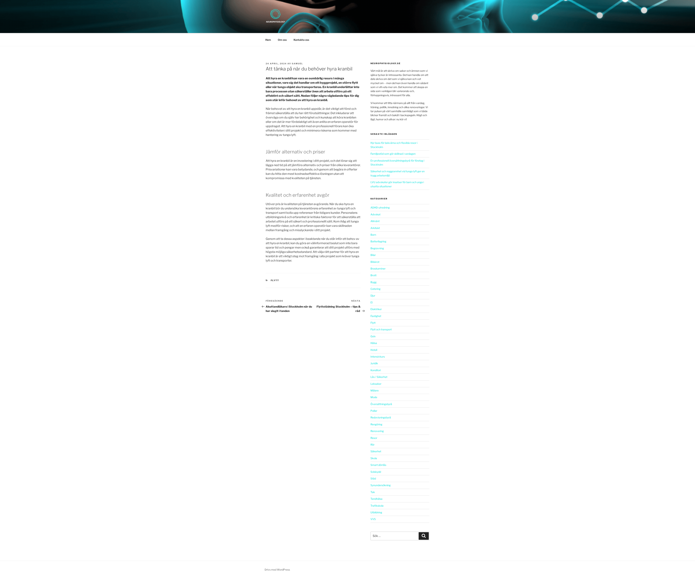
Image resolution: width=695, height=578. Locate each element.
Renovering (377, 431)
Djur (372, 295)
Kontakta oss (301, 39)
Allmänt (375, 221)
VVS (373, 519)
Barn (373, 234)
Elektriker (376, 309)
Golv (373, 336)
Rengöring (376, 424)
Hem (268, 39)
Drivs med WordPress (277, 569)
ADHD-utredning (380, 207)
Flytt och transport (381, 329)
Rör (372, 444)
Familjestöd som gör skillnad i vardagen (393, 153)
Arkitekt (375, 227)
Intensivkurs (377, 356)
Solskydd (375, 471)
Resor (373, 437)
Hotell (373, 349)
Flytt (275, 280)
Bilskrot (374, 261)
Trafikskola (377, 505)
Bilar (373, 254)
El (371, 302)
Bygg (373, 282)
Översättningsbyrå (381, 404)
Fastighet (375, 316)
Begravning (377, 248)
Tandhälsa (376, 498)
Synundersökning (380, 485)
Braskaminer (378, 268)
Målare (374, 390)
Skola (373, 458)
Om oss (282, 39)
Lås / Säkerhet (378, 376)
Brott (373, 275)
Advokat (375, 214)
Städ (373, 478)
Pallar (373, 410)
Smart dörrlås (378, 464)
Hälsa (373, 343)
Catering (375, 288)
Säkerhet (375, 451)
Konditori (375, 370)
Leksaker (375, 383)
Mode (373, 397)
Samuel (297, 63)
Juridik (374, 363)
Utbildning (376, 512)
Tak (372, 492)
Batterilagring (378, 241)
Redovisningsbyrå (380, 417)
